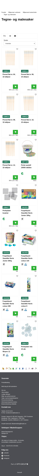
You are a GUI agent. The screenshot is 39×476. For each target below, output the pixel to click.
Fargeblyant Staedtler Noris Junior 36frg (8, 258)
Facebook (6, 455)
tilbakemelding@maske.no (19, 423)
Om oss (4, 390)
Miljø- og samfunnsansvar (9, 396)
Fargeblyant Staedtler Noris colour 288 (8, 303)
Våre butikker (5, 392)
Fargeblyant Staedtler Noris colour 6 (26, 303)
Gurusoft (19, 472)
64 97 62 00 (9, 411)
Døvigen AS (5, 433)
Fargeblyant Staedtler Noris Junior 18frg (26, 213)
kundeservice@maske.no (13, 413)
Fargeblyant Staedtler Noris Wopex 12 (8, 349)
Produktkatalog (6, 382)
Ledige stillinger (6, 394)
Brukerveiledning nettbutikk (9, 404)
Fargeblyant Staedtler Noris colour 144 (26, 258)
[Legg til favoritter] (17, 49)
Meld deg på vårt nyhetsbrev (9, 386)
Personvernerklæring (7, 400)
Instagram (6, 458)
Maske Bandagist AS (7, 431)
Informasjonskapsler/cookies (9, 402)
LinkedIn (6, 453)
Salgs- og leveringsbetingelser (10, 398)
